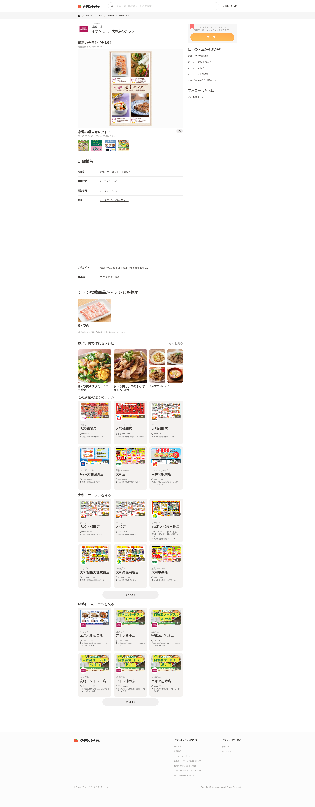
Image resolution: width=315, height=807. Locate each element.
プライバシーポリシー (183, 756)
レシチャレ (226, 751)
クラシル (225, 746)
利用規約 (177, 751)
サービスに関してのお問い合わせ (187, 770)
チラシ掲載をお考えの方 (184, 775)
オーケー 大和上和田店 (199, 61)
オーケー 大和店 (196, 68)
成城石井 (97, 26)
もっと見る (176, 343)
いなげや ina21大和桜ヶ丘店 (202, 80)
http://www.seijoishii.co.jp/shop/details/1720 (124, 267)
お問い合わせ (230, 6)
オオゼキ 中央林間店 (198, 55)
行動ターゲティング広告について (187, 761)
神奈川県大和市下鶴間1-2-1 (114, 200)
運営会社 (177, 746)
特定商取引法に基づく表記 (185, 766)
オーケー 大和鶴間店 (198, 74)
